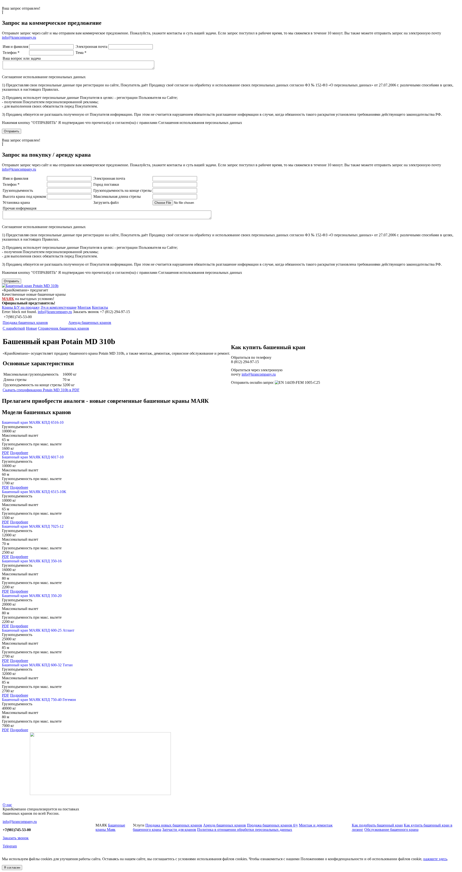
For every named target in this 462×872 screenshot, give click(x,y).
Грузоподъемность (18, 190)
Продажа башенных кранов (25, 323)
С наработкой (14, 328)
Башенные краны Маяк (110, 827)
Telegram (10, 846)
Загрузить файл (106, 202)
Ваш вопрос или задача (22, 58)
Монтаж (84, 307)
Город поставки (106, 184)
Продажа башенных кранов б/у (272, 825)
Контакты (100, 307)
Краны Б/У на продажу (21, 307)
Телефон (11, 53)
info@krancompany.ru (19, 37)
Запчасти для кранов (179, 829)
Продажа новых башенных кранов (173, 825)
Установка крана (16, 202)
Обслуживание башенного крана (391, 829)
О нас (7, 805)
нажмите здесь (435, 859)
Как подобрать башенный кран (377, 825)
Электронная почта (91, 47)
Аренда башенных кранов (89, 323)
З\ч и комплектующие (59, 307)
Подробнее (19, 453)
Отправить (11, 131)
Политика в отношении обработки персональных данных (244, 829)
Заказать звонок (16, 838)
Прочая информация (19, 208)
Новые (31, 328)
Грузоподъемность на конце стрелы (122, 190)
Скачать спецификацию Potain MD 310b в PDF (41, 390)
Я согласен (12, 867)
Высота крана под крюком (24, 196)
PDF (5, 453)
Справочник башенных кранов (63, 328)
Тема (81, 53)
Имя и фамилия (15, 47)
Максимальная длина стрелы (117, 196)
